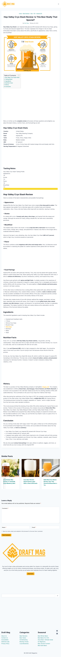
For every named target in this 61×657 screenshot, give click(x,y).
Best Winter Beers (43, 636)
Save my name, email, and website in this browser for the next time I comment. (23, 531)
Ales (32, 13)
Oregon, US (45, 387)
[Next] (58, 474)
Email (34, 527)
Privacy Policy (5, 643)
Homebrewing (23, 639)
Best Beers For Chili (43, 638)
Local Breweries (24, 643)
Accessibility (4, 639)
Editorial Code (5, 641)
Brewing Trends (24, 641)
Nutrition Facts (9, 83)
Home (20, 13)
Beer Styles (23, 638)
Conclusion (8, 86)
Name (4, 527)
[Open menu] (58, 4)
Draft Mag (26, 23)
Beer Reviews (26, 13)
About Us (4, 636)
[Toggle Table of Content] (18, 76)
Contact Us (4, 638)
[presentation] (10, 468)
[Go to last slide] (3, 474)
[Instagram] (57, 633)
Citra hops (9, 327)
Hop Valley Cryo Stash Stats (12, 77)
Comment (5, 508)
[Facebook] (57, 631)
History (7, 84)
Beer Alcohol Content (44, 643)
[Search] (57, 595)
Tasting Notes (8, 79)
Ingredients (8, 81)
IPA (34, 13)
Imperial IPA (39, 13)
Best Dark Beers (42, 645)
